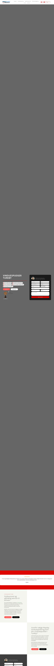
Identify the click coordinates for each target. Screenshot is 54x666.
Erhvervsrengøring (35, 1)
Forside (15, 1)
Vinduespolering (21, 1)
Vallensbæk (19, 602)
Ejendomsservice (28, 1)
